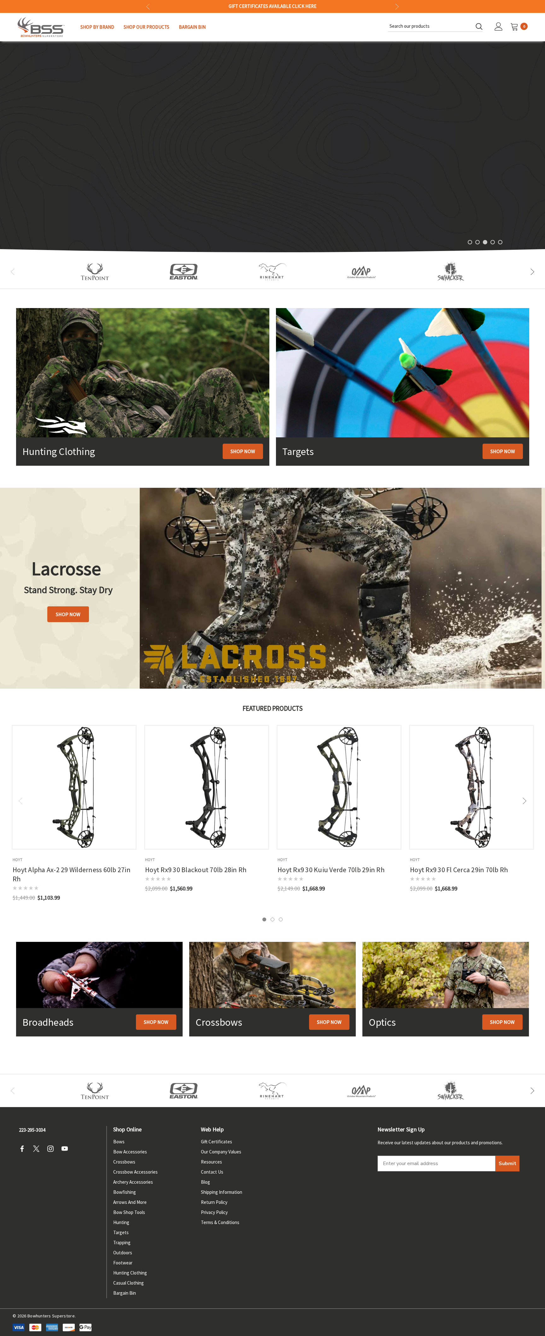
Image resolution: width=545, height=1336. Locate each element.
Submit (507, 1163)
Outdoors (122, 1253)
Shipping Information (221, 1192)
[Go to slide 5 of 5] (500, 242)
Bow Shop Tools (129, 1212)
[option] (94, 272)
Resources (211, 1162)
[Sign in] (499, 27)
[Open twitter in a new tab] (38, 1149)
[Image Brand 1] (95, 272)
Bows (119, 1142)
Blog (205, 1182)
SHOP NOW (485, 158)
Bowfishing (124, 1192)
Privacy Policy (214, 1212)
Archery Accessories (133, 1182)
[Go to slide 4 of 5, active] (492, 242)
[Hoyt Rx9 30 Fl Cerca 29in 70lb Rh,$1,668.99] (471, 787)
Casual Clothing (128, 1283)
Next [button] (397, 6)
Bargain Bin (124, 1293)
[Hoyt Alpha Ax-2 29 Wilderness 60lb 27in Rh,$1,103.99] (74, 787)
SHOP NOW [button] (68, 614)
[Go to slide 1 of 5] (470, 242)
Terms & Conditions (220, 1222)
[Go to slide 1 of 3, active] (264, 919)
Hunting (121, 1222)
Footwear (122, 1263)
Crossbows (124, 1162)
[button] (243, 451)
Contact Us (212, 1172)
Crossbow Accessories (135, 1172)
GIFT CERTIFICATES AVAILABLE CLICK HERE (272, 7)
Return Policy (214, 1202)
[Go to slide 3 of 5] (485, 242)
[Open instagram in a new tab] (52, 1149)
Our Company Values (221, 1152)
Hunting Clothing (130, 1273)
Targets (121, 1232)
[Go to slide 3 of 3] (281, 919)
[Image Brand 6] (361, 272)
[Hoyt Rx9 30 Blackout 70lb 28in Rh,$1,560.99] (206, 787)
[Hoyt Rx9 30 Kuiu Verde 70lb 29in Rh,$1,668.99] (339, 787)
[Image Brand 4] (273, 272)
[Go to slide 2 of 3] (272, 919)
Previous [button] (148, 6)
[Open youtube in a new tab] (67, 1149)
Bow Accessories (130, 1152)
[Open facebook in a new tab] (24, 1149)
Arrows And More (130, 1202)
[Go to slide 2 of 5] (477, 242)
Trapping (122, 1243)
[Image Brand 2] (184, 272)
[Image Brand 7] (450, 272)
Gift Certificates (216, 1142)
